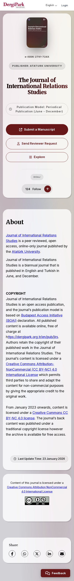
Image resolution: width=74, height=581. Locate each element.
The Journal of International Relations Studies (37, 86)
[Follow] (47, 189)
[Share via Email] (61, 553)
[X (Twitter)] (37, 553)
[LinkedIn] (49, 553)
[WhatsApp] (24, 553)
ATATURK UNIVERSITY (46, 65)
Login (64, 5)
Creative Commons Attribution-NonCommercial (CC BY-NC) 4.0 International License (31, 369)
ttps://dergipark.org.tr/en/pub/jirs (33, 337)
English (50, 5)
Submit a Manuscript (39, 129)
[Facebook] (12, 553)
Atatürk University (26, 252)
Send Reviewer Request (39, 143)
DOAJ (37, 177)
